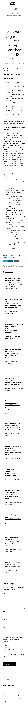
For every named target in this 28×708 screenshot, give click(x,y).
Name (5, 611)
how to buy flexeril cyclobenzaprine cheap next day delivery (13, 376)
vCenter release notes (15, 121)
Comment (5, 593)
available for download (16, 123)
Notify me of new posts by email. (13, 660)
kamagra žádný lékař (11, 562)
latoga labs (14, 13)
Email (5, 619)
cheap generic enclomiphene (13, 299)
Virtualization (14, 265)
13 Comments (20, 63)
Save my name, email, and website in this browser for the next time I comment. (13, 639)
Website (5, 627)
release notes (6, 255)
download (12, 257)
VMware (21, 265)
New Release (14, 267)
